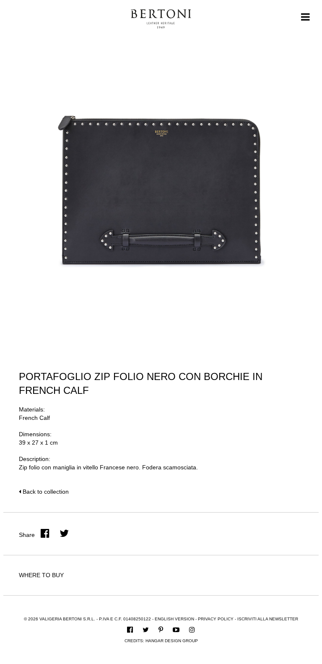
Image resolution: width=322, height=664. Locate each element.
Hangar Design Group (171, 640)
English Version (174, 619)
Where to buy (41, 575)
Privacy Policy (216, 619)
